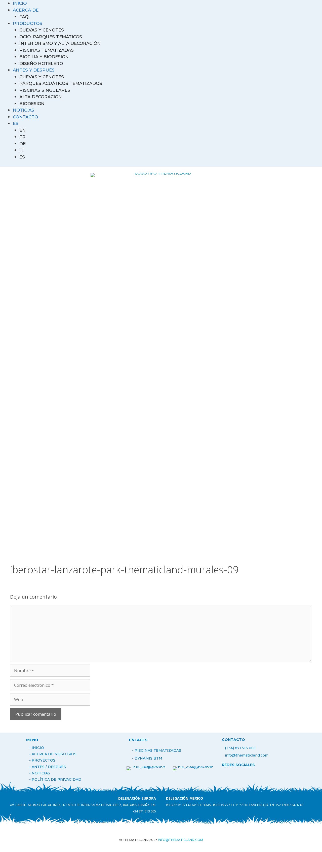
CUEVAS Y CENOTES (41, 29)
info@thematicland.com (246, 755)
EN (22, 130)
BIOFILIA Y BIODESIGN (44, 56)
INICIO (20, 3)
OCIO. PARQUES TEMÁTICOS (50, 36)
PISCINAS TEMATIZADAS (46, 50)
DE (22, 143)
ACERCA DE (25, 10)
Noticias (23, 110)
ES (15, 123)
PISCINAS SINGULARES (44, 90)
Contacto (25, 116)
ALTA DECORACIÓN (40, 96)
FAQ (23, 16)
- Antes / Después (47, 767)
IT (21, 150)
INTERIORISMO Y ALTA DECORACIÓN (60, 43)
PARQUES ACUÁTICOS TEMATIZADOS (60, 83)
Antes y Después (34, 70)
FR (22, 136)
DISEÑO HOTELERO (41, 63)
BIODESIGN (32, 103)
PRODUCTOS (27, 23)
